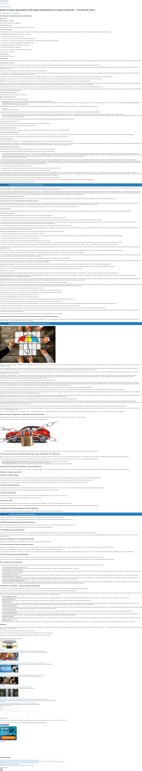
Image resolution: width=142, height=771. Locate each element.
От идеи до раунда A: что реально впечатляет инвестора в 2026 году (16, 686)
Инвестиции (12, 13)
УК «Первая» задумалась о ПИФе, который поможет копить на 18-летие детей (18, 702)
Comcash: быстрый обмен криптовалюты (9, 764)
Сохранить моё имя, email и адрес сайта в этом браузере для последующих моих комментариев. (24, 722)
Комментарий (3, 718)
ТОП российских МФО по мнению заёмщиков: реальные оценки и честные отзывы (19, 760)
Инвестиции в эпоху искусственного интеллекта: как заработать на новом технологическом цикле (23, 662)
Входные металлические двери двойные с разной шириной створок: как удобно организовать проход (24, 698)
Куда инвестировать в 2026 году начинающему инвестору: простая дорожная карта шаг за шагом (23, 674)
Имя (1, 707)
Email (1, 710)
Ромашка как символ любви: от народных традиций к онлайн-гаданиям (17, 765)
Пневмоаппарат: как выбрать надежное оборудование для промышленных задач (19, 762)
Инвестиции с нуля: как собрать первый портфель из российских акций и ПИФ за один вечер (22, 650)
